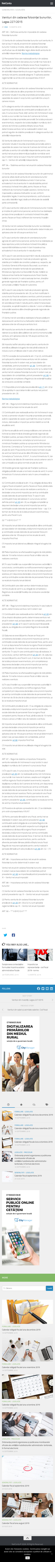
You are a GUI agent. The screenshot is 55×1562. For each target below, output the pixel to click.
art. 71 (41, 387)
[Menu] (51, 3)
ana (6, 27)
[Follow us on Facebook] (38, 988)
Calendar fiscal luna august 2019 (15, 1523)
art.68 (15, 740)
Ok (27, 1558)
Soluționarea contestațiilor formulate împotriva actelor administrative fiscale (13, 967)
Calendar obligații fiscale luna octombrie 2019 (33, 1142)
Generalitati (8, 10)
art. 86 (37, 849)
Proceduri (28, 1152)
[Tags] (46, 1105)
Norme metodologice (31, 53)
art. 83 (17, 502)
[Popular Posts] (21, 1105)
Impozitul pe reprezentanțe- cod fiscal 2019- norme (38, 967)
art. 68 (32, 366)
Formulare (19, 1112)
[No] (51, 1553)
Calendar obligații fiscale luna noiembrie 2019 (33, 1128)
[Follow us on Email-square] (47, 988)
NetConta (6, 3)
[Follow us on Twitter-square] (42, 988)
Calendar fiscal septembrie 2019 (28, 1176)
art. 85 (22, 800)
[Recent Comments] (34, 1105)
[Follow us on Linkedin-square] (51, 988)
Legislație (20, 10)
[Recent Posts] (8, 1105)
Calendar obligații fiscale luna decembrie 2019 (34, 1115)
